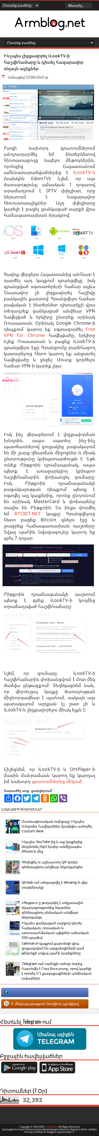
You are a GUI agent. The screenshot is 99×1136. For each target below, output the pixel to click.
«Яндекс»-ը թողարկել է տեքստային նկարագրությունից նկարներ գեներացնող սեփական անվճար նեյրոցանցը (52, 910)
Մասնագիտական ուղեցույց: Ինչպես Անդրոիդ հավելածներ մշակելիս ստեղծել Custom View (57, 826)
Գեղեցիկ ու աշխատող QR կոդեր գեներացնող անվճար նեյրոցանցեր (52, 864)
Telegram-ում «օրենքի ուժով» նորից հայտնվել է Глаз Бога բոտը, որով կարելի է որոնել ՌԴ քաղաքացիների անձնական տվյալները (57, 971)
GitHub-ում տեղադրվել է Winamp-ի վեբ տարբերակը (55, 885)
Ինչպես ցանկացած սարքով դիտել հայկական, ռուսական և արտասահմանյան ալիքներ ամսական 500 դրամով (55, 930)
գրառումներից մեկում (56, 781)
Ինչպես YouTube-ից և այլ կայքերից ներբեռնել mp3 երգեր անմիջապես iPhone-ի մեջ (52, 846)
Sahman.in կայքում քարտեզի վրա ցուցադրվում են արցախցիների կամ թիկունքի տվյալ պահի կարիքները (53, 948)
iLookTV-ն (84, 172)
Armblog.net (51, 1127)
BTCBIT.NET (27, 513)
